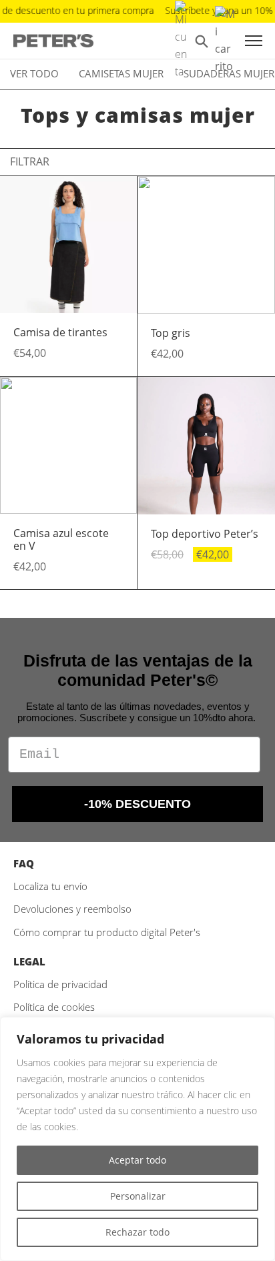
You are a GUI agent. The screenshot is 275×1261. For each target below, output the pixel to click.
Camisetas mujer (121, 73)
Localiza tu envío (50, 886)
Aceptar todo (137, 1160)
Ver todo (34, 73)
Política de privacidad (60, 984)
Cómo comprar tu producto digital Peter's (106, 932)
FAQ (23, 863)
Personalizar (138, 1196)
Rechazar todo (137, 1232)
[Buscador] (201, 40)
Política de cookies (54, 1006)
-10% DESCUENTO (137, 804)
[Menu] (253, 41)
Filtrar (29, 161)
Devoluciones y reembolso (72, 908)
